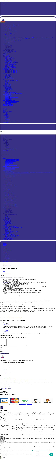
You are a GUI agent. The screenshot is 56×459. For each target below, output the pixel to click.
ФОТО (6, 113)
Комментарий (3, 345)
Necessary (3, 417)
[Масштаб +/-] (4, 457)
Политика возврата (6, 373)
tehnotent (4, 272)
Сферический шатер (8, 76)
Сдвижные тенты (8, 42)
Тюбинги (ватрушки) (9, 89)
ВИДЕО (6, 114)
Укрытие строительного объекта (11, 30)
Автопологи (5, 31)
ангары (11, 279)
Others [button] (1, 452)
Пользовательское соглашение (10, 120)
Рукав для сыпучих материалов (11, 102)
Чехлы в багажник (8, 60)
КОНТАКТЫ (5, 122)
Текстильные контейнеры (9, 63)
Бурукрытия (5, 53)
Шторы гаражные (8, 52)
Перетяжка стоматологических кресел (12, 101)
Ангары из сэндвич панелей (8, 69)
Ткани (4, 79)
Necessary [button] (2, 416)
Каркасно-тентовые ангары (5, 277)
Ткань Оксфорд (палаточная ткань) (11, 80)
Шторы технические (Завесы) (8, 50)
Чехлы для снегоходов (9, 57)
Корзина (4, 4)
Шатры (4, 73)
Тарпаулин (10, 316)
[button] (8, 394)
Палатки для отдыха (8, 47)
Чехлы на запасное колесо (9, 66)
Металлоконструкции (7, 85)
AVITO (11, 388)
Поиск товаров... (4, 154)
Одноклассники (12, 377)
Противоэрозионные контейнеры (11, 64)
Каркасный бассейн (8, 95)
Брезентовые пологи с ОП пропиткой (12, 25)
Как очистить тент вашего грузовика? (15, 317)
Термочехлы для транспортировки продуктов (13, 93)
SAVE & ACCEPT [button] (3, 455)
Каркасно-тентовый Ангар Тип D (11, 72)
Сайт (1, 351)
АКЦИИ (6, 117)
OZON (1, 388)
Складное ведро (8, 96)
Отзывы (4, 370)
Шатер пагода (7, 75)
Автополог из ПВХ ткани (9, 33)
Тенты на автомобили (7, 35)
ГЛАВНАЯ (5, 108)
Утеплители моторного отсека (10, 61)
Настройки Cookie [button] (4, 405)
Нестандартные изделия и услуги (9, 100)
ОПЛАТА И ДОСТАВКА (7, 111)
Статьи (4, 271)
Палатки (4, 44)
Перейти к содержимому (5, 0)
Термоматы (7, 29)
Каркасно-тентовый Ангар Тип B (11, 71)
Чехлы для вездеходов (9, 65)
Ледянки (6, 90)
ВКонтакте (2, 377)
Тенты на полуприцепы (9, 39)
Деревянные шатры (8, 77)
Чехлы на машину (8, 59)
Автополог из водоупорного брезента (12, 32)
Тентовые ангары (6, 68)
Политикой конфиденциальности (25, 404)
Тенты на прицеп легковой (29, 38)
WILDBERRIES (7, 388)
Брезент (6, 82)
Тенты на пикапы (8, 43)
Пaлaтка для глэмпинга (9, 78)
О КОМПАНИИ (6, 115)
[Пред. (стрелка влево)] (0, 458)
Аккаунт (4, 2)
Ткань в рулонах (8, 84)
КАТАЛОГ (5, 109)
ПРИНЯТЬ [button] (10, 405)
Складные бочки (8, 99)
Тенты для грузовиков (9, 36)
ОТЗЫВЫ (4, 110)
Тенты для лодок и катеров (8, 104)
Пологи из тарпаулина (9, 27)
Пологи (4, 23)
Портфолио (5, 369)
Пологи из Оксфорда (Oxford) (10, 26)
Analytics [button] (2, 444)
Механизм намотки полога (10, 34)
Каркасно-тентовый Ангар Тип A (11, 70)
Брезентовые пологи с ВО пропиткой (12, 24)
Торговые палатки (8, 45)
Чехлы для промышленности (10, 92)
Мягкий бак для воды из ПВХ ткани (11, 97)
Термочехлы (5, 91)
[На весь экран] (3, 457)
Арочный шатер (8, 74)
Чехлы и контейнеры (6, 56)
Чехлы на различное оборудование (11, 62)
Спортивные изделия (7, 86)
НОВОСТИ (7, 116)
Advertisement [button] (2, 448)
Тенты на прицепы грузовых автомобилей (13, 40)
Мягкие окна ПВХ (6, 55)
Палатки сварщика (8, 46)
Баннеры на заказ (8, 103)
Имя (1, 347)
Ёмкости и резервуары (7, 94)
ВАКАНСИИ (7, 119)
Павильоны (7, 48)
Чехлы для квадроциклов (9, 58)
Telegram (6, 377)
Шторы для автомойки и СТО (10, 51)
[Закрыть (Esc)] (0, 457)
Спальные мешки (8, 87)
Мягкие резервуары (8, 98)
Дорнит (6, 83)
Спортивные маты (8, 88)
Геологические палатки (9, 49)
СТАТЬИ (6, 118)
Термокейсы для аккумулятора (10, 67)
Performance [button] (2, 440)
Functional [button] (2, 436)
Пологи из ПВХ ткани (9, 28)
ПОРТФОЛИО (5, 112)
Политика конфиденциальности (11, 121)
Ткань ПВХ (7, 81)
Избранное (5, 3)
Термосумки (5, 54)
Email (1, 349)
